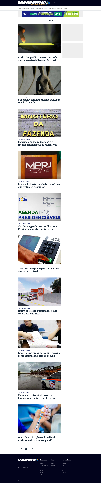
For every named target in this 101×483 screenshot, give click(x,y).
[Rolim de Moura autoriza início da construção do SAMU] (39, 291)
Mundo (41, 474)
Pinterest (64, 468)
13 (32, 448)
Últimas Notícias (25, 8)
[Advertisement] (72, 32)
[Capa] (28, 460)
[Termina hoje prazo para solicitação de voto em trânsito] (39, 249)
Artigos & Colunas (39, 8)
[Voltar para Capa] (34, 3)
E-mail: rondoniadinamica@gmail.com (26, 464)
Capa (20, 8)
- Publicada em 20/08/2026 (24, 54)
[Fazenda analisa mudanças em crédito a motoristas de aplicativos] (39, 123)
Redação (53, 465)
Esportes (42, 476)
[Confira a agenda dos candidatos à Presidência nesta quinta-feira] (39, 207)
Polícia (45, 8)
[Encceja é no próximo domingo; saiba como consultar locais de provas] (39, 334)
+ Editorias (59, 8)
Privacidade (53, 463)
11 (27, 448)
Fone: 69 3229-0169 (22, 465)
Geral (50, 8)
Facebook (64, 463)
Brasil (41, 472)
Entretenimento (43, 478)
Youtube (64, 470)
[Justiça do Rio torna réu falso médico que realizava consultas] (39, 165)
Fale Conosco (54, 467)
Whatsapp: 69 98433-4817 (23, 467)
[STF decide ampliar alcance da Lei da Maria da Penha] (39, 80)
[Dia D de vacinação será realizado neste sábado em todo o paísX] (39, 418)
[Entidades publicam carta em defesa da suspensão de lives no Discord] (39, 38)
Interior (54, 8)
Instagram (64, 467)
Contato (65, 8)
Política (32, 8)
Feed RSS (64, 472)
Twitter (63, 465)
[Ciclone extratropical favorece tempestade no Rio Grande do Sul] (39, 376)
